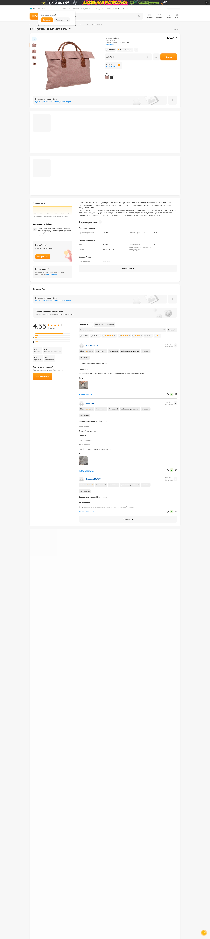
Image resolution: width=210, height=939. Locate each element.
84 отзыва (126, 50)
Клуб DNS (117, 9)
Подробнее (109, 45)
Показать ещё (128, 519)
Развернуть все (128, 268)
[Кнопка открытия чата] (204, 933)
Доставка (75, 9)
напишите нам (51, 275)
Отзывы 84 (39, 289)
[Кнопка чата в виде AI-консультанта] (204, 933)
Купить (169, 57)
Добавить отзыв (42, 376)
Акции (125, 9)
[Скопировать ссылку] (136, 50)
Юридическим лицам (103, 9)
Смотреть (41, 256)
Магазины (66, 9)
